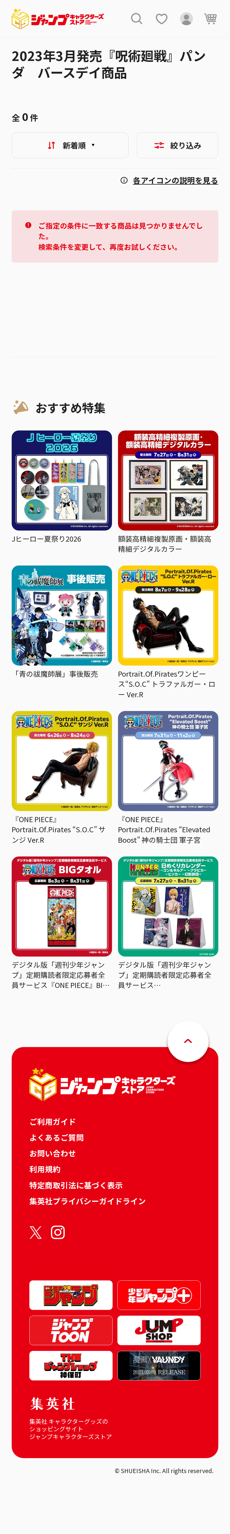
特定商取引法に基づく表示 (76, 1184)
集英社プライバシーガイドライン (87, 1200)
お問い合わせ (52, 1152)
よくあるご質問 (56, 1137)
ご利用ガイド (52, 1121)
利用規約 (44, 1168)
